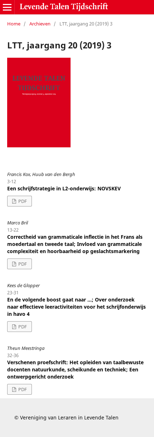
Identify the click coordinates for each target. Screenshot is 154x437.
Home (13, 23)
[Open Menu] (7, 7)
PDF (22, 201)
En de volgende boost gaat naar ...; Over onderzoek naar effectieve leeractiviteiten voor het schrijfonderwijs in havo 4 (76, 306)
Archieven (39, 23)
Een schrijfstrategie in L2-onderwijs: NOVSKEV (64, 188)
